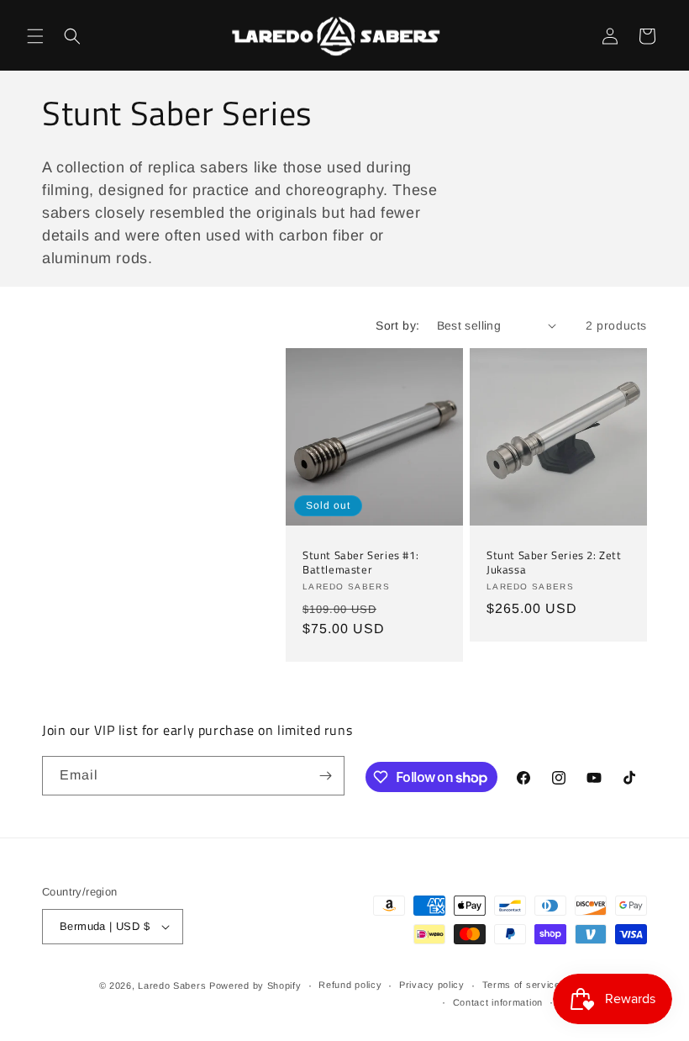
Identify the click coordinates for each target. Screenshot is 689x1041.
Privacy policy (432, 985)
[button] (35, 36)
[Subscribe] (325, 775)
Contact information (498, 1002)
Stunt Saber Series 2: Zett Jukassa (554, 562)
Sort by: (397, 325)
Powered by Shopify (255, 985)
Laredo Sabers (172, 985)
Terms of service (521, 985)
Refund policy (349, 985)
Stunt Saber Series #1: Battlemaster (360, 562)
